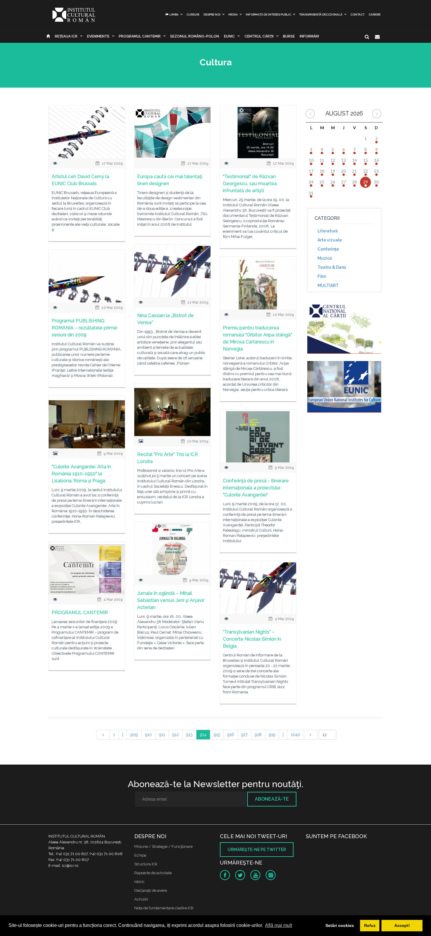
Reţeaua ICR (66, 36)
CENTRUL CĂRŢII (259, 36)
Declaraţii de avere (150, 890)
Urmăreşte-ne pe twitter (257, 849)
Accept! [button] (402, 925)
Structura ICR (145, 864)
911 (162, 734)
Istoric (139, 881)
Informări (309, 36)
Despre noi (211, 14)
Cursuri (192, 14)
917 (244, 734)
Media (233, 14)
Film (322, 276)
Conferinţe (328, 249)
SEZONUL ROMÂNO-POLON (194, 36)
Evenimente (98, 36)
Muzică (325, 258)
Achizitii (141, 899)
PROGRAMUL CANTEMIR (140, 36)
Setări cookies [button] (339, 925)
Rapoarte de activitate (153, 873)
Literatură (328, 231)
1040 (295, 734)
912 (175, 734)
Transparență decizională (320, 14)
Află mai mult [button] (278, 925)
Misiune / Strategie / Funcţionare (163, 846)
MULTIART (328, 285)
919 (272, 734)
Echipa (140, 855)
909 (134, 734)
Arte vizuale (330, 240)
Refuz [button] (370, 925)
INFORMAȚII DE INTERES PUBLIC (268, 14)
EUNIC (229, 36)
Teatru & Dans (332, 267)
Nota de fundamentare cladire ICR (164, 908)
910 (148, 734)
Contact (357, 14)
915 (217, 734)
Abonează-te (272, 799)
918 (258, 734)
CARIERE (375, 14)
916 (230, 734)
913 (189, 734)
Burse (289, 36)
